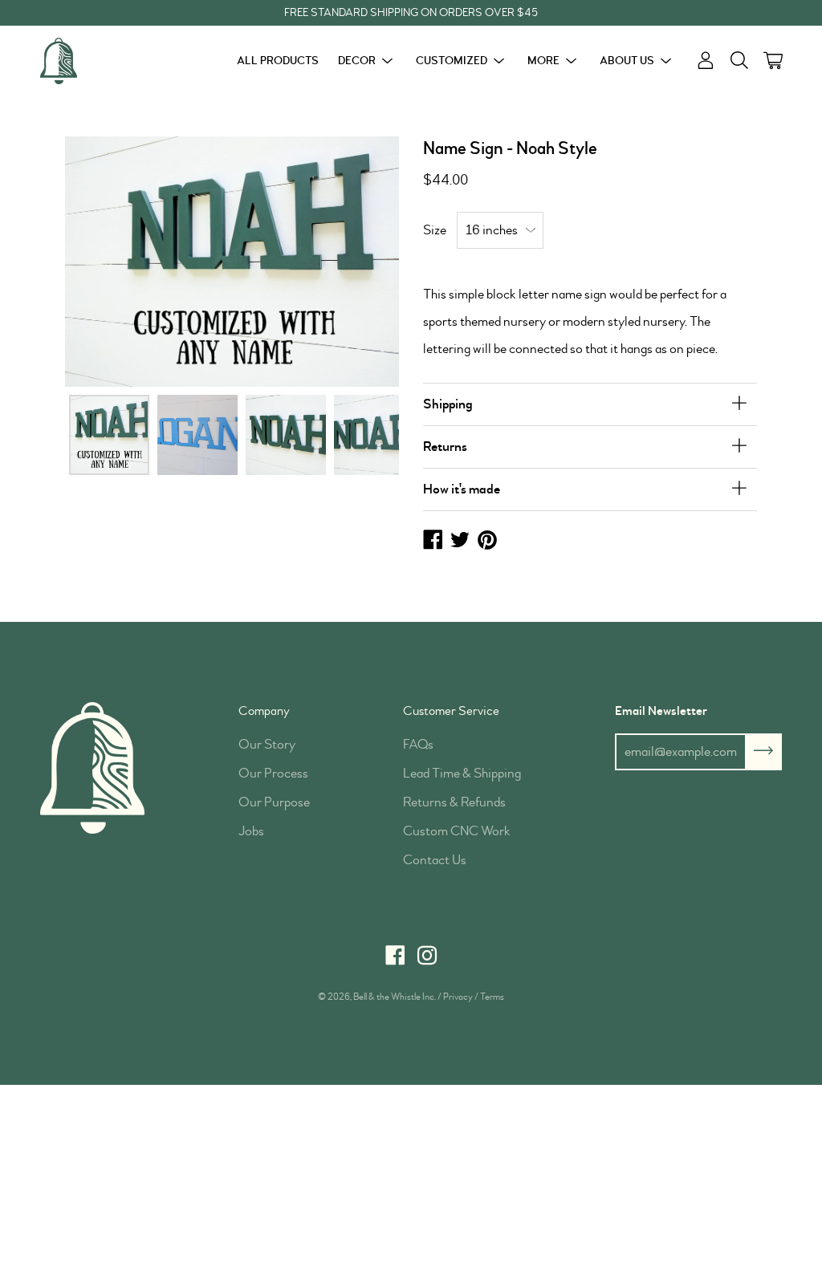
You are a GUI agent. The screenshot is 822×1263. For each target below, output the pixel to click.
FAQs (418, 744)
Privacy (458, 997)
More (543, 60)
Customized (451, 60)
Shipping (448, 404)
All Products (278, 60)
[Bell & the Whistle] (100, 61)
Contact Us (434, 859)
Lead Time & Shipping (462, 773)
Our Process (273, 773)
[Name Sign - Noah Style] (109, 435)
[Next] (361, 261)
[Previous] (103, 261)
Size (434, 229)
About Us (627, 60)
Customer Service (451, 711)
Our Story (266, 744)
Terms (492, 997)
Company (264, 711)
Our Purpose (274, 802)
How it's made (461, 489)
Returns (445, 446)
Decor (357, 60)
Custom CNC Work (457, 830)
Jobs (251, 830)
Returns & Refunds (454, 802)
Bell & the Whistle (387, 997)
